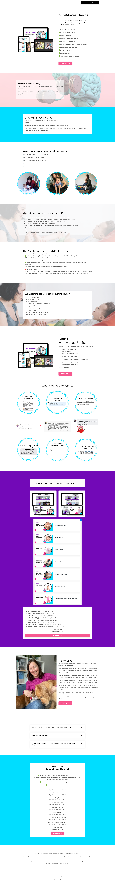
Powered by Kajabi (58, 883)
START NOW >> (57, 636)
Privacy (60, 879)
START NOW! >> (65, 63)
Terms (55, 879)
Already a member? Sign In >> (90, 3)
